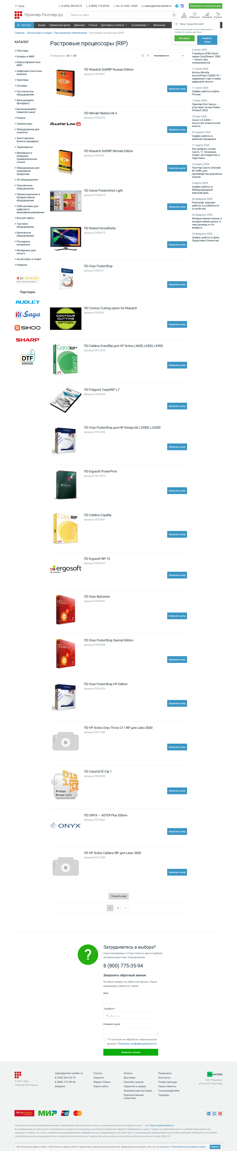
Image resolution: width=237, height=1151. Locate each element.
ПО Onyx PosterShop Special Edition (108, 640)
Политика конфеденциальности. (137, 1043)
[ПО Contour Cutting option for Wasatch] (65, 319)
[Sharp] (27, 340)
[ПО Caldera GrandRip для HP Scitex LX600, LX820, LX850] (65, 360)
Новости (99, 1077)
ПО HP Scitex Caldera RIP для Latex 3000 (112, 853)
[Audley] (27, 302)
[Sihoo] (27, 328)
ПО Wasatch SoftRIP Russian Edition (109, 69)
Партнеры (27, 292)
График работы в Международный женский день (202, 189)
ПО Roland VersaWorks (100, 228)
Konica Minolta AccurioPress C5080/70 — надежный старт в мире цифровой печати (207, 77)
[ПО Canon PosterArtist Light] (65, 201)
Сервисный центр (59, 25)
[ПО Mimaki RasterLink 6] (65, 124)
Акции (41, 25)
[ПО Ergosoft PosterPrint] (65, 485)
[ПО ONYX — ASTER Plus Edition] (65, 826)
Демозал (79, 25)
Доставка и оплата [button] (112, 25)
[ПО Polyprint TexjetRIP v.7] (65, 401)
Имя (106, 993)
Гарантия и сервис (135, 1086)
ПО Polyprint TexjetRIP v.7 (101, 390)
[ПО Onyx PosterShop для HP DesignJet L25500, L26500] (65, 441)
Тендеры (163, 1095)
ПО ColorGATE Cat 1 (98, 771)
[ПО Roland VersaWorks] (65, 239)
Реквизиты (165, 1073)
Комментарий (111, 1024)
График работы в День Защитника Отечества (205, 239)
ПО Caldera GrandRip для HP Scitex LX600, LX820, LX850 (123, 346)
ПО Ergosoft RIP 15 (97, 559)
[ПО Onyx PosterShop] (65, 279)
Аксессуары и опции (39, 32)
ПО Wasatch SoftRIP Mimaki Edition (108, 151)
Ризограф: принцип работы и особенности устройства (205, 205)
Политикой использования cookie (188, 1147)
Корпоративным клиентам (134, 1096)
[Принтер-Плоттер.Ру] (39, 14)
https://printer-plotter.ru (162, 1125)
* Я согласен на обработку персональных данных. (132, 1041)
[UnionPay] (65, 1113)
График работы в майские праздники (204, 137)
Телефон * (109, 1008)
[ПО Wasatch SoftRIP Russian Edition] (65, 83)
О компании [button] (139, 25)
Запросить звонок (130, 1052)
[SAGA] (27, 315)
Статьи (93, 25)
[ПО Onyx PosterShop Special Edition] (65, 654)
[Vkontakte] (209, 1113)
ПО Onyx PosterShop (98, 266)
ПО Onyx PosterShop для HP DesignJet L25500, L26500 (122, 427)
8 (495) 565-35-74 (72, 6)
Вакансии (159, 25)
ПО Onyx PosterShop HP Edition (106, 684)
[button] (24, 25)
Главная (20, 32)
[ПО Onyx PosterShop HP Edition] (65, 698)
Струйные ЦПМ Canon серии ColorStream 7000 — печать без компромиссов (206, 58)
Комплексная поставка (138, 1090)
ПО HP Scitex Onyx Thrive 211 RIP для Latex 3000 (118, 728)
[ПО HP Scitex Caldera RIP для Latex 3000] (65, 867)
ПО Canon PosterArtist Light (103, 190)
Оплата (128, 1073)
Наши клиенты (167, 1086)
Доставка (129, 1077)
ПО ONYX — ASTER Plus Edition (105, 815)
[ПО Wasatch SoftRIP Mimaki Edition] (65, 163)
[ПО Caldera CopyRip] (65, 529)
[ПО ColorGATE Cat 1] (65, 785)
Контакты (164, 1077)
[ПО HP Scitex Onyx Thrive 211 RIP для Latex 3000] (65, 741)
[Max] (182, 6)
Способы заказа (133, 1081)
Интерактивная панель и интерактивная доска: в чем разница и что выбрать (207, 223)
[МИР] (47, 1113)
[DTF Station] (27, 357)
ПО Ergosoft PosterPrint (100, 471)
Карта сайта (101, 1086)
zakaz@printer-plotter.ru (157, 6)
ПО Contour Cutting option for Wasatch (110, 308)
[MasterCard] (77, 1113)
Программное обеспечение (70, 32)
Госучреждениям (168, 1090)
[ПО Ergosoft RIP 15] (65, 570)
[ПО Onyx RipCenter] (65, 610)
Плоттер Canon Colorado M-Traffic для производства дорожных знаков (207, 172)
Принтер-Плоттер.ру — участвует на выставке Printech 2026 (206, 107)
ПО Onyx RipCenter (97, 596)
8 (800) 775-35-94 (99, 6)
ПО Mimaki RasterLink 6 (100, 113)
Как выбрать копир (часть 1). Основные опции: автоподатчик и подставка (206, 153)
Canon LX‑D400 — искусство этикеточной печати (206, 123)
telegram (60, 1086)
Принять (215, 1147)
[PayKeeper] (24, 1113)
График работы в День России (205, 93)
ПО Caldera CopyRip (97, 515)
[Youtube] (220, 1113)
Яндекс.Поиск (102, 1081)
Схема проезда (167, 1081)
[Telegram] (176, 6)
